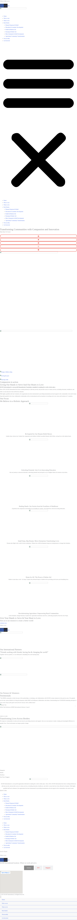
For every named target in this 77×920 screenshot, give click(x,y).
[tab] (29, 868)
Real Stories (6, 22)
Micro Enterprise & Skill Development (14, 34)
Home (5, 16)
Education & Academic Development (14, 27)
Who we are (6, 18)
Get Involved (7, 40)
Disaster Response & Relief (11, 25)
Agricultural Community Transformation (15, 36)
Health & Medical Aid (10, 29)
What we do (6, 20)
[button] (38, 121)
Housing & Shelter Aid (10, 31)
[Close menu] (0, 897)
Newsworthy (7, 38)
